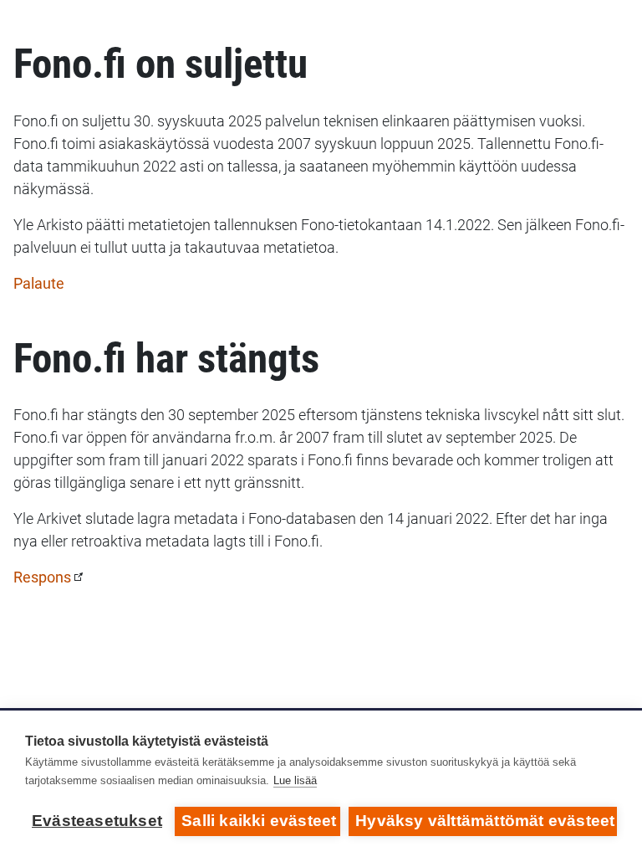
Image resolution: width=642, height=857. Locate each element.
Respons (42, 577)
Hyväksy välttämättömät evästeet (484, 820)
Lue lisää (295, 780)
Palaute (38, 283)
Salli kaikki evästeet (258, 820)
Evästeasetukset (97, 820)
